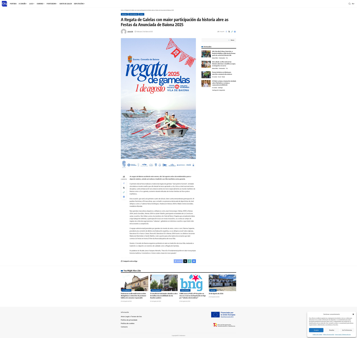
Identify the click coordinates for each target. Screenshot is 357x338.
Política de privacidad (328, 334)
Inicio (122, 10)
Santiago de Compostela (218, 90)
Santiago (220, 87)
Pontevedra (133, 14)
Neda (223, 77)
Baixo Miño (215, 58)
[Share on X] (229, 31)
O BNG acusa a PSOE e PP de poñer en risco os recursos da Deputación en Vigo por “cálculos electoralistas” (192, 296)
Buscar (232, 40)
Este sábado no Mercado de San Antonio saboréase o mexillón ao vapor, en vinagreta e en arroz (224, 64)
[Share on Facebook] (226, 31)
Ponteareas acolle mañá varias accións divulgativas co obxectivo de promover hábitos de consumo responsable (133, 296)
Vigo (141, 14)
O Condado (126, 290)
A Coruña (214, 77)
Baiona (124, 14)
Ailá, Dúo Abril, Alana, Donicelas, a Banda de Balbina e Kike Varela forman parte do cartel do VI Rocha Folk (223, 53)
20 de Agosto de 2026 (216, 293)
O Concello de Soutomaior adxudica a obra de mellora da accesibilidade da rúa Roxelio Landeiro (163, 296)
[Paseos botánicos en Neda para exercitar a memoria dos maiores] (206, 74)
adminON (130, 31)
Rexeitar (331, 330)
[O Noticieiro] (4, 4)
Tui (227, 58)
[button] (353, 314)
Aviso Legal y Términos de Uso (343, 334)
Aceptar (316, 330)
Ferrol (219, 77)
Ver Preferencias (347, 330)
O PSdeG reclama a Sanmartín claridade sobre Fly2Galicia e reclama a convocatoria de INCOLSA (224, 83)
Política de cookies (317, 334)
